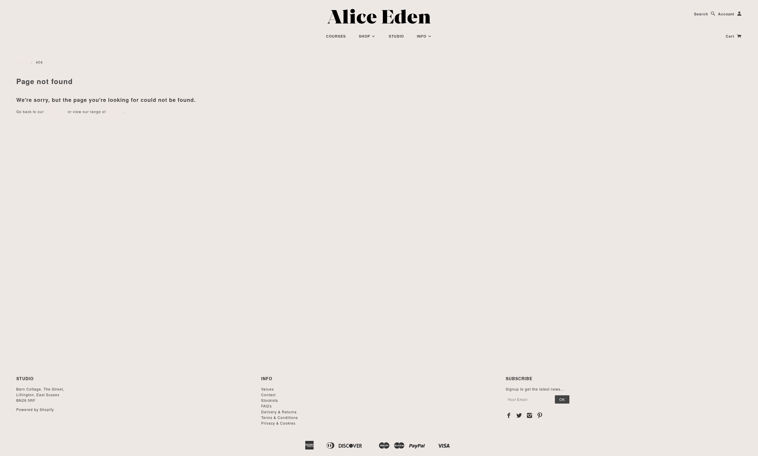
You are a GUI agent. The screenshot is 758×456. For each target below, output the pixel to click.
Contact (268, 394)
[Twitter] (519, 415)
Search (701, 14)
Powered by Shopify (35, 409)
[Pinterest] (540, 415)
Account (726, 14)
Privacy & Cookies (278, 423)
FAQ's (266, 405)
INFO (422, 36)
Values (267, 388)
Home (22, 62)
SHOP (365, 36)
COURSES (336, 36)
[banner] (379, 16)
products (115, 111)
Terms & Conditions (279, 417)
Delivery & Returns (279, 411)
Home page (56, 111)
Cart (730, 36)
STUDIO (396, 36)
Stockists (269, 400)
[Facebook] (509, 415)
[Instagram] (529, 415)
